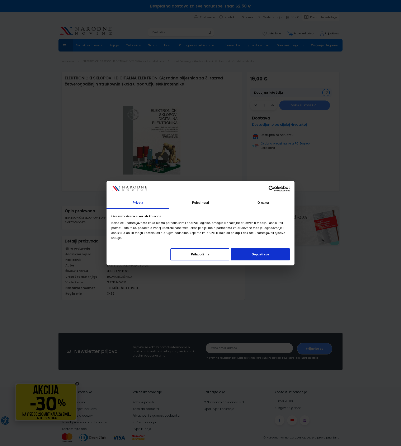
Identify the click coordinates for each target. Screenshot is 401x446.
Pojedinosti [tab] (200, 202)
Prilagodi (197, 254)
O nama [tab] (263, 202)
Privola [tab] (138, 202)
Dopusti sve (260, 254)
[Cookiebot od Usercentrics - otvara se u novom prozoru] (271, 189)
